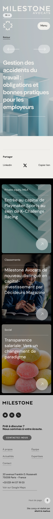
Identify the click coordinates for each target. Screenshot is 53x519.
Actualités (8, 456)
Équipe (35, 449)
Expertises (37, 456)
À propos (8, 449)
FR (6, 15)
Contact (7, 463)
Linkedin (7, 165)
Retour (6, 37)
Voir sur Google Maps (14, 488)
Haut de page (35, 500)
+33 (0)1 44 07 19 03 (13, 482)
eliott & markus (42, 511)
